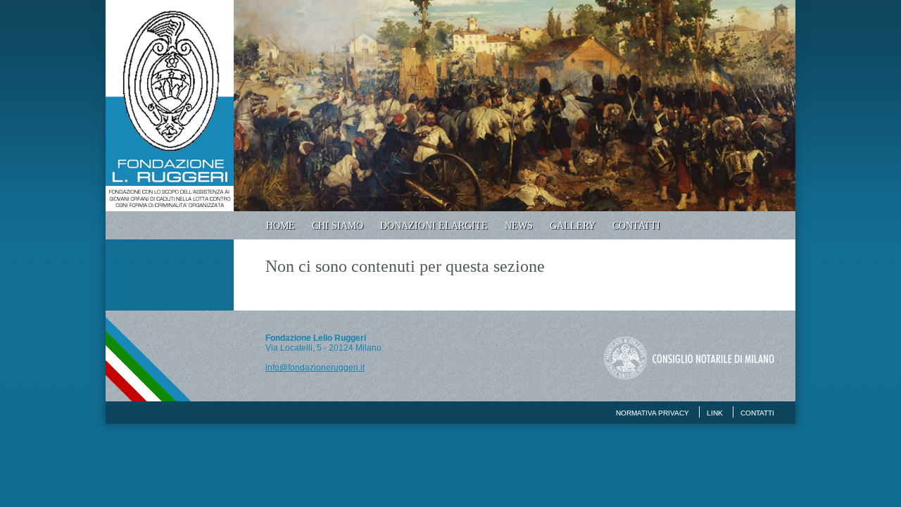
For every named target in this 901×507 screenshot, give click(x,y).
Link (715, 413)
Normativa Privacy (652, 413)
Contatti (636, 225)
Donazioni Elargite (434, 225)
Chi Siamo (337, 225)
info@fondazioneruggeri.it (315, 368)
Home (280, 225)
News (519, 225)
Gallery (573, 225)
